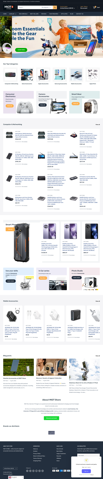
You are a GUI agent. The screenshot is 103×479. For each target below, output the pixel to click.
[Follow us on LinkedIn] (42, 471)
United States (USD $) (9, 468)
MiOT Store (17, 131)
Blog (71, 14)
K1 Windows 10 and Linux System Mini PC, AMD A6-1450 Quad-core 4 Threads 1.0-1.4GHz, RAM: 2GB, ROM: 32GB (24, 179)
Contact (35, 451)
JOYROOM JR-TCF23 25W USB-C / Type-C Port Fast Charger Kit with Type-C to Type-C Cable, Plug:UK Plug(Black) (12, 331)
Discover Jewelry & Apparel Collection (49, 378)
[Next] (99, 75)
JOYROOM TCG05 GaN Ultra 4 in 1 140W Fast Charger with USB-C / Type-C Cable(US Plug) (76, 330)
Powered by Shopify (7, 474)
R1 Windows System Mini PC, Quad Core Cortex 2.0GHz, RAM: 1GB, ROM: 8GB (88, 178)
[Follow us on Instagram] (33, 471)
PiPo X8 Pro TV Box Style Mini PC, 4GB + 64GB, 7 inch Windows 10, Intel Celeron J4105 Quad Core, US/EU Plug (89, 157)
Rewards (59, 456)
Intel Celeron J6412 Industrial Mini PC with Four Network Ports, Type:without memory (24, 135)
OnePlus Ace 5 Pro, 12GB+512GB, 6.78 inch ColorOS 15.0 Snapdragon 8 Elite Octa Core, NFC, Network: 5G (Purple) (70, 247)
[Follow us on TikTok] (39, 471)
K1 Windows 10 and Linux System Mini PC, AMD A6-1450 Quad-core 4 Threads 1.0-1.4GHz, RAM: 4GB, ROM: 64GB (24, 157)
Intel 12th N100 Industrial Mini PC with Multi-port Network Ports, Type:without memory (56, 135)
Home (4, 14)
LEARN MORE (9, 50)
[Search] (55, 7)
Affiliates (64, 14)
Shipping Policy (37, 460)
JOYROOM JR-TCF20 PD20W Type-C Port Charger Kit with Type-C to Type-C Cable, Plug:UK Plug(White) (34, 330)
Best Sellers (34, 14)
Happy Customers (61, 453)
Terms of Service (37, 458)
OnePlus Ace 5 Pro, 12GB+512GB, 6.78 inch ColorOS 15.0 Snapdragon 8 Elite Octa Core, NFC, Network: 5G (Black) (91, 247)
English (14, 477)
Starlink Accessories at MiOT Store (14, 378)
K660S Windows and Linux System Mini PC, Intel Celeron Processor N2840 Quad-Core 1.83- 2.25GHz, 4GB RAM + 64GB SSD (88, 201)
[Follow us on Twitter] (30, 471)
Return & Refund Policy (39, 456)
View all (98, 124)
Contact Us (79, 14)
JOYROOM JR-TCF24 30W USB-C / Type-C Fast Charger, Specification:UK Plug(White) (54, 330)
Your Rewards (53, 14)
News (58, 460)
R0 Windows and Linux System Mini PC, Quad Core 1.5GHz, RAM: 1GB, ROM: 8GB (24, 199)
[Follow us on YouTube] (36, 471)
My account (83, 8)
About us (35, 449)
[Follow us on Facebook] (27, 471)
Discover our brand (51, 418)
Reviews (43, 14)
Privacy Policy (37, 453)
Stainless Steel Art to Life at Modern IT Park (83, 383)
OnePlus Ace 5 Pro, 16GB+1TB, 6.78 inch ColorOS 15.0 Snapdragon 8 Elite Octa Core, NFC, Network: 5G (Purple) (49, 247)
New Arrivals (23, 14)
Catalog (11, 14)
